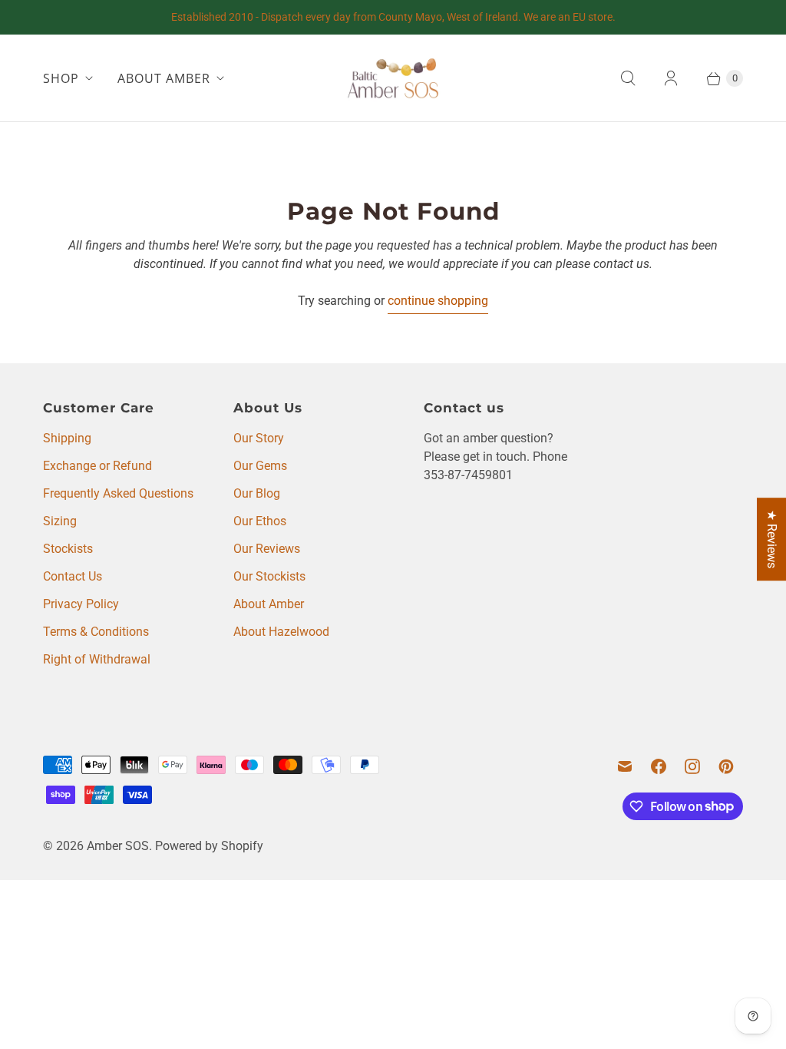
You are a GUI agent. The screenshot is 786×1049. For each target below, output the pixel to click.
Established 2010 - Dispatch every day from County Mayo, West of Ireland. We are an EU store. (393, 17)
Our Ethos (259, 521)
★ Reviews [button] (772, 539)
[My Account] (670, 78)
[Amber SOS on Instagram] (692, 766)
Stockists (68, 548)
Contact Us (72, 576)
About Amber (268, 604)
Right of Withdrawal (96, 659)
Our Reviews (266, 548)
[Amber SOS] (393, 78)
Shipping (67, 438)
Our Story (258, 438)
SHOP (61, 78)
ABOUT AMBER (163, 78)
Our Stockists (269, 576)
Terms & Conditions (96, 631)
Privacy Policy (81, 604)
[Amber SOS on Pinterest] (726, 766)
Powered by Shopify (209, 846)
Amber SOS (118, 846)
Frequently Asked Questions (118, 493)
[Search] (627, 78)
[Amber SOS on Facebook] (658, 766)
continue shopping (438, 300)
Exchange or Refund (97, 465)
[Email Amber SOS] (625, 766)
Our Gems (260, 465)
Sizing (60, 521)
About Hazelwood (281, 631)
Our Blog (256, 493)
